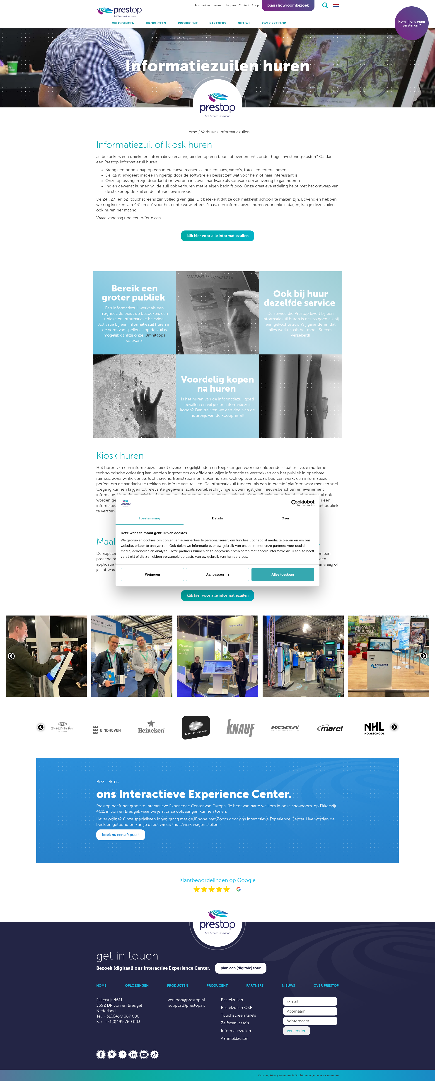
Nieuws (244, 23)
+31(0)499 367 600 (121, 1016)
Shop (255, 5)
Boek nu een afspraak (121, 835)
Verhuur (209, 132)
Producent (188, 23)
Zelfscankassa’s (235, 1023)
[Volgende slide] (423, 655)
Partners (217, 23)
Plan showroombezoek (288, 5)
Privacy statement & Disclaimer (289, 1075)
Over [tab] (285, 518)
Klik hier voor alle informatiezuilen (218, 236)
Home (192, 132)
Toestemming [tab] (149, 518)
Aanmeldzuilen (234, 1038)
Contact (244, 5)
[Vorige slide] (11, 656)
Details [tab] (217, 518)
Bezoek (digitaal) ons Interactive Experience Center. (153, 968)
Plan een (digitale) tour (241, 968)
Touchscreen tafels (238, 1015)
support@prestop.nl (186, 1005)
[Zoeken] (325, 5)
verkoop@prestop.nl (186, 1000)
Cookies (263, 1075)
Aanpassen (215, 574)
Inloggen (230, 5)
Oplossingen (123, 23)
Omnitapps (155, 335)
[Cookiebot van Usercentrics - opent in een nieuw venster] (294, 503)
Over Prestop (274, 23)
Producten (156, 23)
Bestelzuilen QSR (236, 1007)
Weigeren (152, 574)
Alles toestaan (282, 574)
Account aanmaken (208, 5)
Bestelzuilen (232, 1000)
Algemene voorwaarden (324, 1075)
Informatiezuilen (235, 132)
